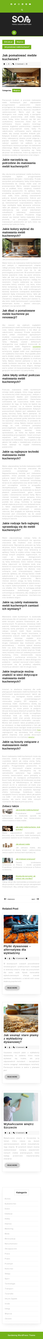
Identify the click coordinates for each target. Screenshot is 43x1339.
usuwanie (37, 346)
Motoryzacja (10, 1239)
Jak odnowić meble (23, 844)
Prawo (7, 1259)
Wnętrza (20, 42)
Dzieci (7, 1209)
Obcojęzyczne (11, 1249)
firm (39, 730)
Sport (7, 1279)
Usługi (7, 1309)
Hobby (7, 1219)
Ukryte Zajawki (11, 1299)
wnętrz (31, 737)
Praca (7, 1254)
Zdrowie (8, 1319)
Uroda (7, 1304)
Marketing (9, 1229)
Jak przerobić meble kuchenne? (27, 810)
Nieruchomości (11, 1244)
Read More (13, 988)
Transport (9, 1289)
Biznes (8, 1199)
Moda (7, 1234)
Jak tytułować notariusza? (25, 859)
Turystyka (9, 1294)
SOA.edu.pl (8, 42)
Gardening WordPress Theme (21, 1335)
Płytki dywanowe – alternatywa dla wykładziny (17, 950)
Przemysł (9, 1264)
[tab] (14, 32)
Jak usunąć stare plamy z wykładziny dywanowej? (21, 1039)
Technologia (10, 1284)
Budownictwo (10, 1204)
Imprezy (8, 1224)
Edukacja (8, 1214)
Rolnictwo (9, 1269)
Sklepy (7, 1274)
